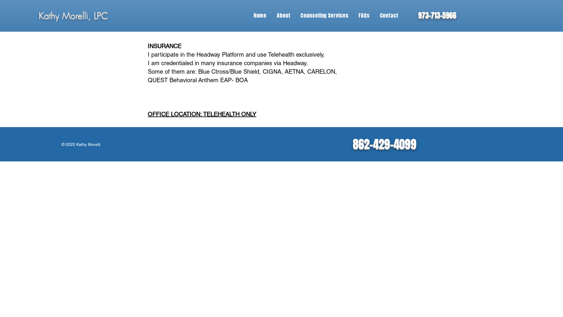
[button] (284, 15)
